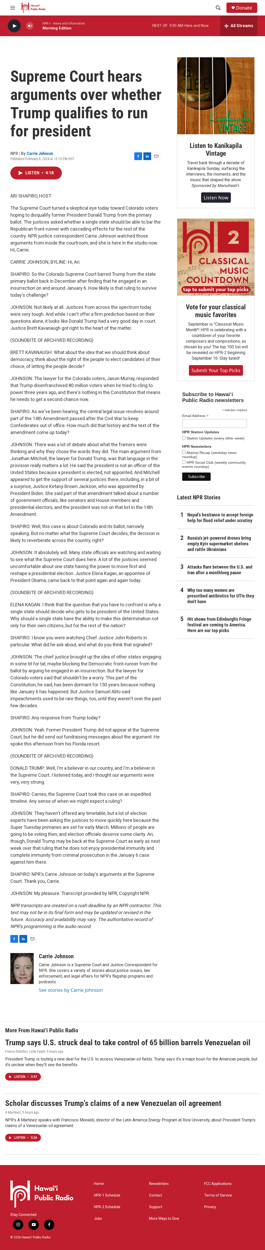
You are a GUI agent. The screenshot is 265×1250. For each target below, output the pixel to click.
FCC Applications (218, 1184)
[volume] (29, 26)
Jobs (98, 1219)
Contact (155, 1195)
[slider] (38, 25)
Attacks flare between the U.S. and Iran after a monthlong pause (219, 569)
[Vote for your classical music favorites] (215, 257)
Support (155, 1207)
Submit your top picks (216, 370)
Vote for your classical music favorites (216, 311)
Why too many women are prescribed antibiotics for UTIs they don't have (220, 595)
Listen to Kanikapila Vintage (216, 149)
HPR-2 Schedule (107, 1207)
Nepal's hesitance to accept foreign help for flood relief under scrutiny (220, 517)
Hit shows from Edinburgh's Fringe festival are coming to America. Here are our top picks (219, 624)
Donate (244, 8)
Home (99, 1184)
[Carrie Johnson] (22, 968)
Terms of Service (218, 1195)
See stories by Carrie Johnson (71, 990)
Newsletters (159, 1184)
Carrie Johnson (40, 153)
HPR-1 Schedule (107, 1195)
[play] (14, 26)
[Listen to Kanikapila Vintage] (215, 95)
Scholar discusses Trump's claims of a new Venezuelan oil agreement (113, 1103)
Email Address (195, 415)
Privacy (210, 1207)
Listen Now (216, 197)
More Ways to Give (164, 1219)
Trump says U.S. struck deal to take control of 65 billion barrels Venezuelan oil (128, 1042)
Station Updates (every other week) (215, 438)
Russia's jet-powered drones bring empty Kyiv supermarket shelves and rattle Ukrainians (219, 543)
